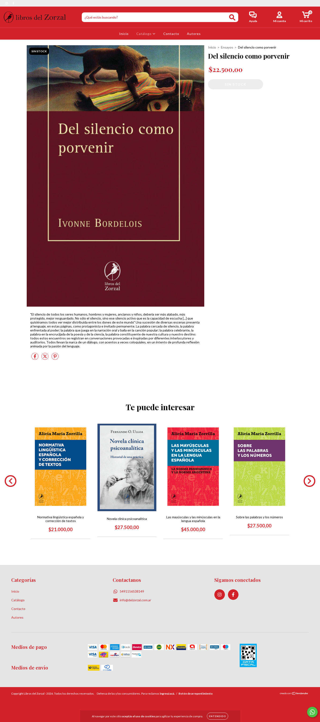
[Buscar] (232, 17)
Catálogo (144, 34)
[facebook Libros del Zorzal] (13, 3)
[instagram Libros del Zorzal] (7, 3)
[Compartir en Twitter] (45, 358)
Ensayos (227, 47)
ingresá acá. (167, 693)
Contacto (171, 34)
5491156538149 (132, 591)
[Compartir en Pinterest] (55, 358)
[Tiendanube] (294, 694)
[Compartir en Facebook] (35, 358)
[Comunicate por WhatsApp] (312, 712)
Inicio (124, 34)
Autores (194, 34)
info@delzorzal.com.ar (135, 600)
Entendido (217, 716)
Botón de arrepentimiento (196, 693)
